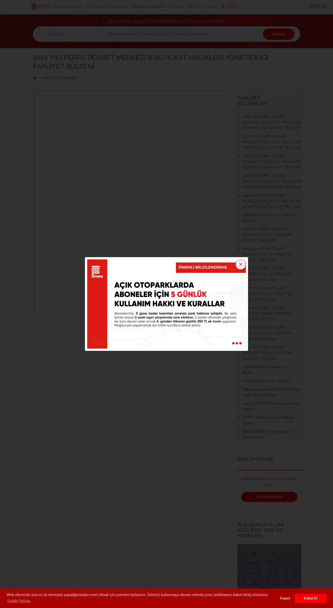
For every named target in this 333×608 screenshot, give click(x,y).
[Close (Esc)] (241, 264)
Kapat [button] (285, 598)
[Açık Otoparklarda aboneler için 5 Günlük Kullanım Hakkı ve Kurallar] (166, 304)
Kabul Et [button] (311, 598)
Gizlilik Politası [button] (19, 601)
